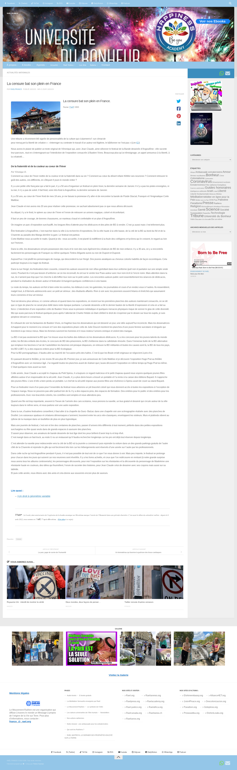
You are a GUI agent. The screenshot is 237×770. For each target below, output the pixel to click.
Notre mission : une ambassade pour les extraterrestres (87, 724)
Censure (18, 539)
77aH (71, 107)
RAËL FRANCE (12, 13)
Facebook (10, 3)
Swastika (206, 213)
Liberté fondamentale (199, 194)
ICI (137, 142)
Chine (221, 176)
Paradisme (196, 203)
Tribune (197, 216)
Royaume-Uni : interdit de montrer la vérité (25, 602)
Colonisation (209, 178)
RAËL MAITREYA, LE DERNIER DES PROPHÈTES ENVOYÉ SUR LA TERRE (88, 736)
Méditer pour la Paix (202, 200)
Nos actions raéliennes (75, 718)
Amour (227, 171)
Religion (195, 206)
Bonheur (212, 175)
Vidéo (192, 219)
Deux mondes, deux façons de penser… (83, 602)
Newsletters (104, 713)
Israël (210, 191)
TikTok (36, 3)
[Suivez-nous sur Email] (227, 73)
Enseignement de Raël (199, 271)
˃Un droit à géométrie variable (33, 496)
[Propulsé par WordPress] (23, 764)
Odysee (84, 3)
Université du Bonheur (217, 216)
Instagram (48, 3)
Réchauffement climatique (211, 206)
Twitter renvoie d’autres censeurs (139, 602)
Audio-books (71, 695)
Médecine (212, 194)
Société (224, 209)
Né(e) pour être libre (197, 274)
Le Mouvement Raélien (75, 707)
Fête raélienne (211, 185)
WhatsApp (113, 3)
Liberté (222, 190)
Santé (201, 209)
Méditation (196, 196)
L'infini (215, 191)
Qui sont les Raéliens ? (75, 730)
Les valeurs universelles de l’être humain (82, 713)
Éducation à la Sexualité (203, 219)
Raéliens (218, 203)
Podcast (126, 3)
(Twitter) (23, 3)
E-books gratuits (85, 695)
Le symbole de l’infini (95, 707)
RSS (60, 3)
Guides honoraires (218, 187)
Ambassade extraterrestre (208, 172)
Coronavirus (201, 181)
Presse (208, 203)
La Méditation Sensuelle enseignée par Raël (83, 701)
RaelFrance (16, 89)
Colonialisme (197, 178)
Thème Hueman (38, 764)
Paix (216, 200)
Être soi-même (216, 219)
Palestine (223, 199)
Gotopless (221, 185)
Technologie (218, 212)
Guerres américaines (197, 188)
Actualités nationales (18, 73)
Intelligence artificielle (198, 191)
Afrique (192, 172)
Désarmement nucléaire (221, 182)
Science (213, 209)
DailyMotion (98, 3)
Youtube (71, 3)
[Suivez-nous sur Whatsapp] (221, 73)
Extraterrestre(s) (197, 185)
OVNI (211, 200)
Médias (219, 194)
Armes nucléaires (197, 175)
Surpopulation (196, 213)
